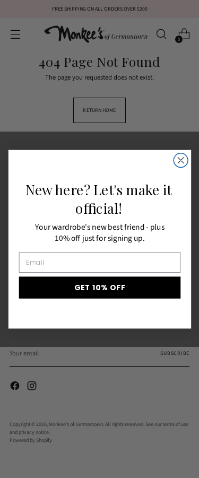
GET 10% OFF (99, 287)
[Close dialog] (181, 160)
